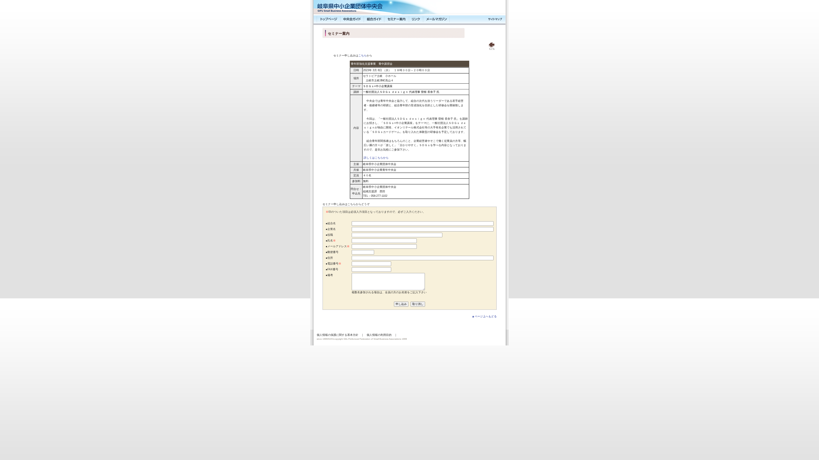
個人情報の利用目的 (379, 334)
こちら (362, 55)
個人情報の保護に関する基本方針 (337, 334)
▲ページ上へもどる (484, 316)
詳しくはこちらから (376, 157)
